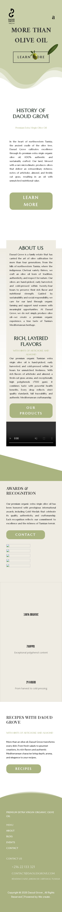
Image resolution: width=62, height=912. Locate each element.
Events (10, 842)
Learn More (31, 57)
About (10, 830)
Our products (31, 410)
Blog (9, 836)
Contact (25, 535)
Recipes (23, 769)
